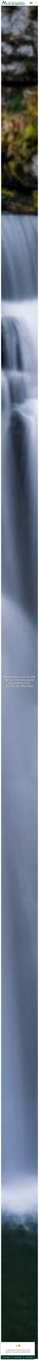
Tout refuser (6, 1357)
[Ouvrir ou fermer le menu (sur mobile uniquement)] (31, 3)
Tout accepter (29, 1357)
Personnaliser (18, 1357)
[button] (36, 3)
